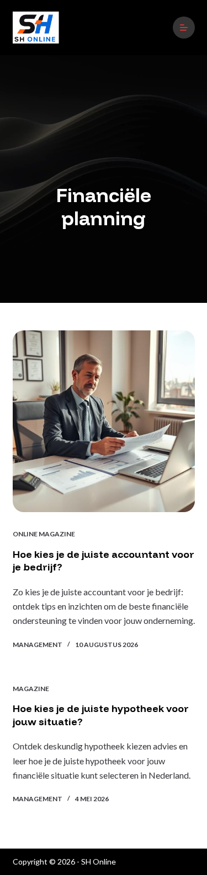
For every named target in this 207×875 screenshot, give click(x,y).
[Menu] (184, 28)
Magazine (31, 688)
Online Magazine (44, 534)
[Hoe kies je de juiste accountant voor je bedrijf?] (104, 421)
